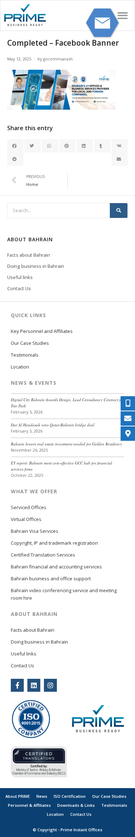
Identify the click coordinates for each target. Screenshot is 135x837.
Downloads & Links (76, 805)
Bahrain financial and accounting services (56, 566)
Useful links (20, 277)
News (41, 796)
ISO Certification (70, 796)
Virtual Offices (26, 519)
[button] (122, 15)
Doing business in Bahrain (35, 266)
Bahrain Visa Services (34, 531)
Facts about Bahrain (28, 255)
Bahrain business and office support (51, 578)
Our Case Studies (30, 343)
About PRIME (17, 796)
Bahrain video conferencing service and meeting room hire (64, 594)
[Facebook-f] (17, 685)
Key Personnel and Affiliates (42, 331)
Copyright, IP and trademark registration (54, 543)
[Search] (118, 210)
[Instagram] (50, 685)
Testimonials (25, 355)
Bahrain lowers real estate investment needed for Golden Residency (66, 444)
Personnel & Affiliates (29, 805)
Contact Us (19, 288)
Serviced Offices (28, 507)
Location (20, 366)
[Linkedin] (33, 685)
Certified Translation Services (43, 555)
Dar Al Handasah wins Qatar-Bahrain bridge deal (52, 424)
